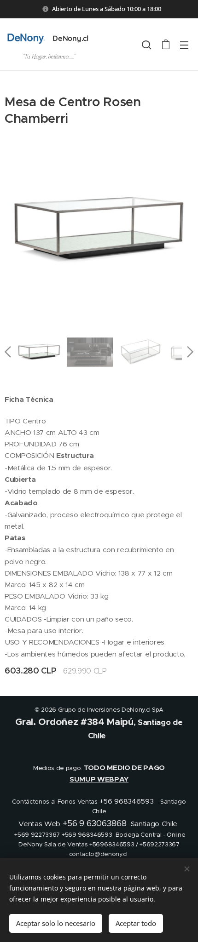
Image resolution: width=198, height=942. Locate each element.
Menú (184, 44)
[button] (146, 44)
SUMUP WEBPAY (99, 779)
